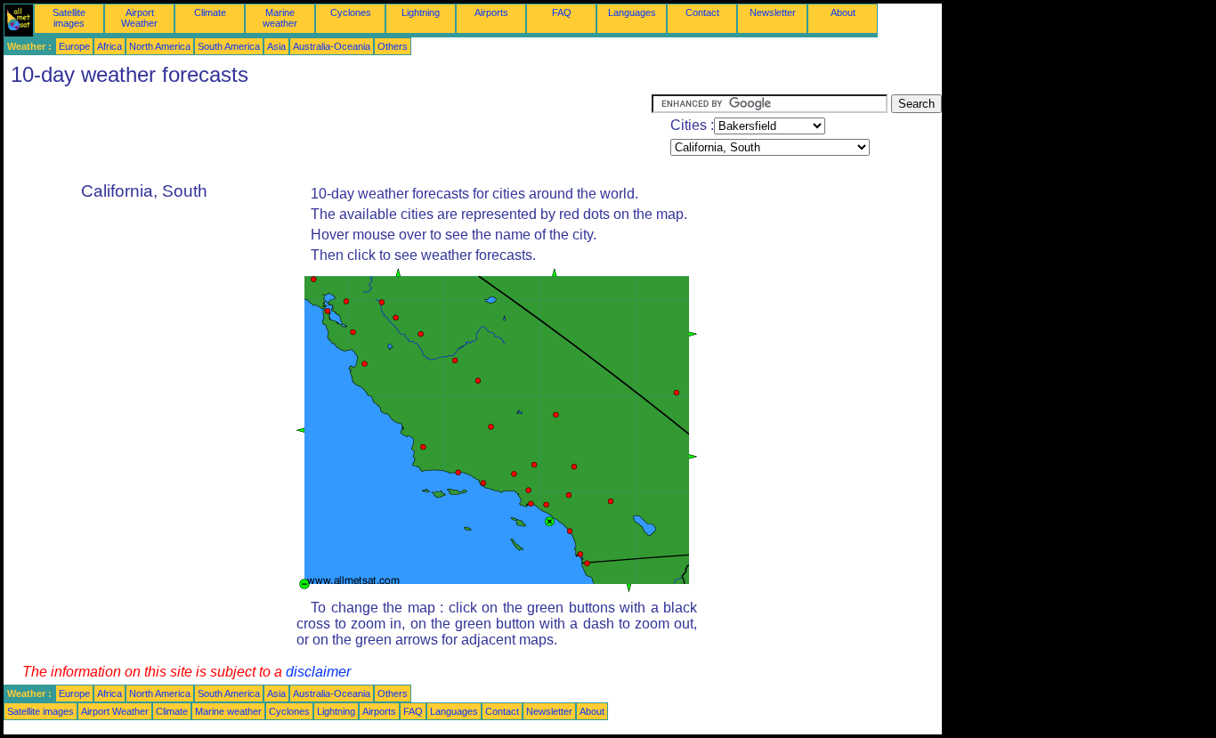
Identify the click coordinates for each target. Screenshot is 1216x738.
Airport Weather (139, 17)
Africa (109, 46)
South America (229, 46)
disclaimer (318, 671)
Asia (276, 46)
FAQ (562, 12)
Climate (210, 12)
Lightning (420, 12)
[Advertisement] (328, 134)
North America (160, 46)
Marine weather (280, 17)
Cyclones (350, 12)
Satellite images (69, 17)
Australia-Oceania (331, 46)
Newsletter (773, 12)
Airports (491, 12)
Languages (632, 12)
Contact (702, 12)
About (843, 12)
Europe (74, 46)
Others (392, 46)
